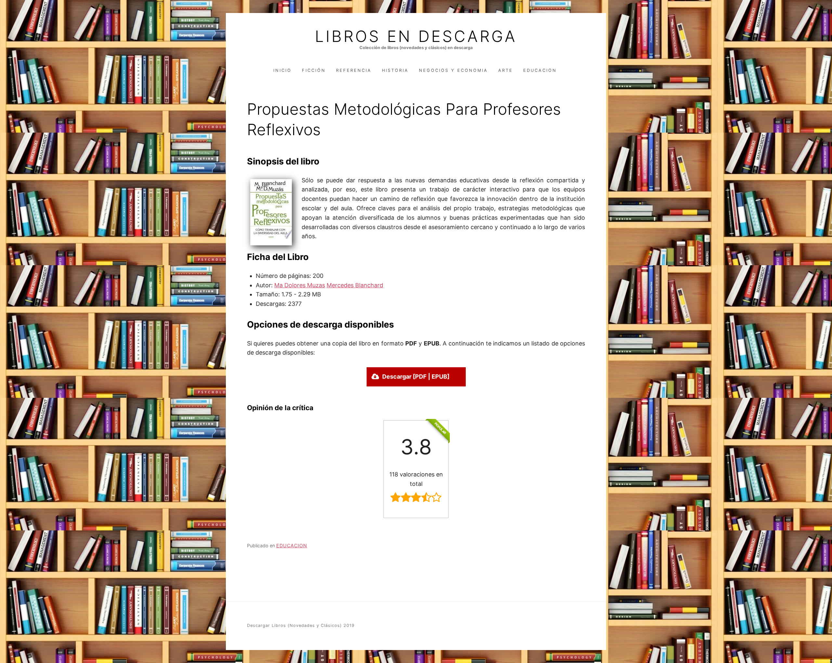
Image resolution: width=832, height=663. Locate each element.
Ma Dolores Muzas (299, 285)
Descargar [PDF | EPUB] (415, 376)
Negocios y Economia (453, 70)
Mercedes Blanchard (355, 285)
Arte (505, 70)
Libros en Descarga (416, 36)
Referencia (353, 70)
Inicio (282, 70)
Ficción (314, 70)
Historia (395, 70)
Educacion (540, 70)
